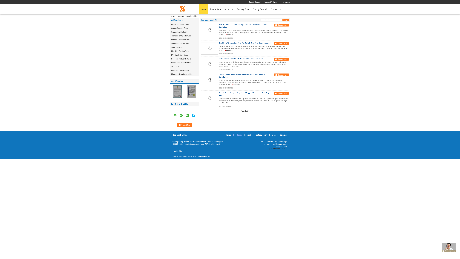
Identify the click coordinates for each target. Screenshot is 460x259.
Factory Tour (243, 9)
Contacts (273, 135)
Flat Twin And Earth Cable (181, 59)
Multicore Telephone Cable (181, 74)
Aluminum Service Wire (180, 43)
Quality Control (260, 9)
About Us (228, 9)
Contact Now (282, 25)
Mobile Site (178, 151)
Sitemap (284, 135)
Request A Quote (270, 2)
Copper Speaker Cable (179, 28)
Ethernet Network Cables (181, 63)
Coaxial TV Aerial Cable (180, 70)
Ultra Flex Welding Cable (180, 51)
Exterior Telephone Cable (180, 40)
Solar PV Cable (176, 47)
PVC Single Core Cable (179, 55)
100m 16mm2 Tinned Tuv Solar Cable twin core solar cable (241, 59)
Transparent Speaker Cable (181, 36)
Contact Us (275, 9)
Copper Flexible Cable (179, 32)
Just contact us (203, 157)
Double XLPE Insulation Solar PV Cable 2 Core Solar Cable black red (244, 43)
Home (204, 9)
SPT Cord (175, 67)
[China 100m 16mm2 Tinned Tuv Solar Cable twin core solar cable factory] (209, 64)
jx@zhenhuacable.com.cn (278, 149)
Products (214, 9)
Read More (230, 34)
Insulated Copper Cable (180, 24)
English (286, 2)
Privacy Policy (177, 142)
